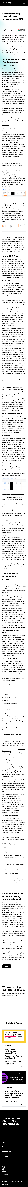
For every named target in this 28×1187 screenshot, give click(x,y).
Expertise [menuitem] (5, 1147)
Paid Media (13, 30)
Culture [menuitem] (5, 1156)
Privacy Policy (5, 1184)
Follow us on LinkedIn (6, 1175)
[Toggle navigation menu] (24, 3)
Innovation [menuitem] (6, 1151)
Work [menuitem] (4, 1142)
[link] (4, 3)
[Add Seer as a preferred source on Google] (21, 30)
